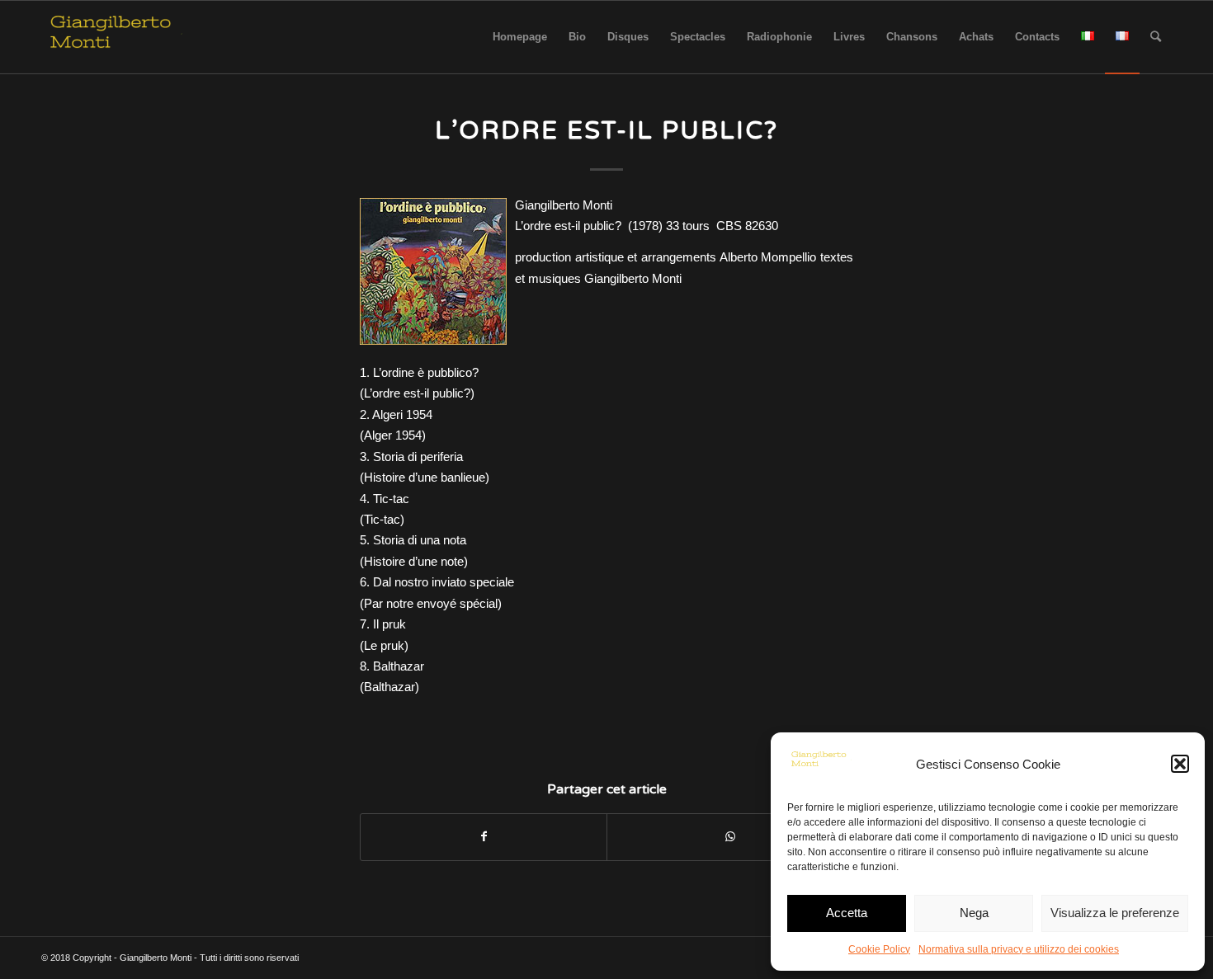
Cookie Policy (879, 949)
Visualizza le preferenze (1114, 913)
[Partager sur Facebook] (483, 836)
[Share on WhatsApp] (729, 836)
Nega (974, 913)
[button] (1180, 763)
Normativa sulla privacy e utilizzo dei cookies (1018, 949)
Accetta (846, 913)
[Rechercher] (1156, 37)
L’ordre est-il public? (606, 130)
